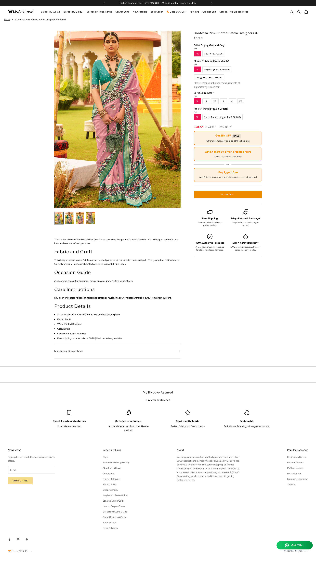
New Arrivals (140, 11)
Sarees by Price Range (99, 11)
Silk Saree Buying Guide (115, 511)
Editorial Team (110, 522)
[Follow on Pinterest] (26, 539)
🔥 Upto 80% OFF (176, 11)
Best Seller (156, 11)
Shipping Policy (110, 489)
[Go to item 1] (59, 218)
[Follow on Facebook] (9, 539)
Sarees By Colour (73, 11)
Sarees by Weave (51, 11)
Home (7, 19)
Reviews (194, 11)
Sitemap (291, 484)
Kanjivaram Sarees (296, 457)
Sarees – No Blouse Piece (234, 11)
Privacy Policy (110, 484)
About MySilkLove (112, 467)
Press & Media (110, 528)
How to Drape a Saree (114, 506)
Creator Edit (209, 11)
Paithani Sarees (295, 467)
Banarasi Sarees (295, 462)
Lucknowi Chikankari (297, 478)
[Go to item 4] (90, 218)
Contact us (108, 473)
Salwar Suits (122, 11)
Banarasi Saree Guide (114, 500)
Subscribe (20, 480)
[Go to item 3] (80, 218)
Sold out (228, 194)
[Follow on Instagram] (18, 539)
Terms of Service (111, 478)
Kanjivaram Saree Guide (115, 495)
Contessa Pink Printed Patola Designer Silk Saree (40, 19)
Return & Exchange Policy (116, 462)
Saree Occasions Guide (115, 517)
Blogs (105, 457)
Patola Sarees (294, 473)
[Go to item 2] (69, 218)
